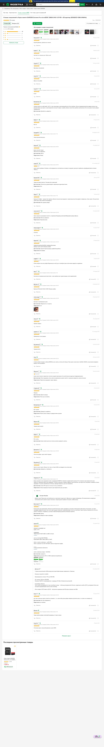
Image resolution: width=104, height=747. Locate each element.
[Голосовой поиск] (78, 4)
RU (87, 4)
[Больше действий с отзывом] (98, 45)
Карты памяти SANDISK (39, 8)
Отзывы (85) (7, 23)
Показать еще (66, 635)
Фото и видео (23, 8)
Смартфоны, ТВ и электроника (11, 8)
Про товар (5, 12)
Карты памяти (30, 8)
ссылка (35, 535)
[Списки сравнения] (96, 4)
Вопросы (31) (15, 23)
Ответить (38, 45)
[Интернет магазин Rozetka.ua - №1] (14, 4)
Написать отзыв (13, 42)
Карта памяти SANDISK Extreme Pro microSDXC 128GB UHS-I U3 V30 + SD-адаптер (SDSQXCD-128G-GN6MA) (9, 659)
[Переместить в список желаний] (15, 646)
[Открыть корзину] (100, 4)
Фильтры (38, 23)
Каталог (31, 4)
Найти (82, 4)
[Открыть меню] (3, 4)
